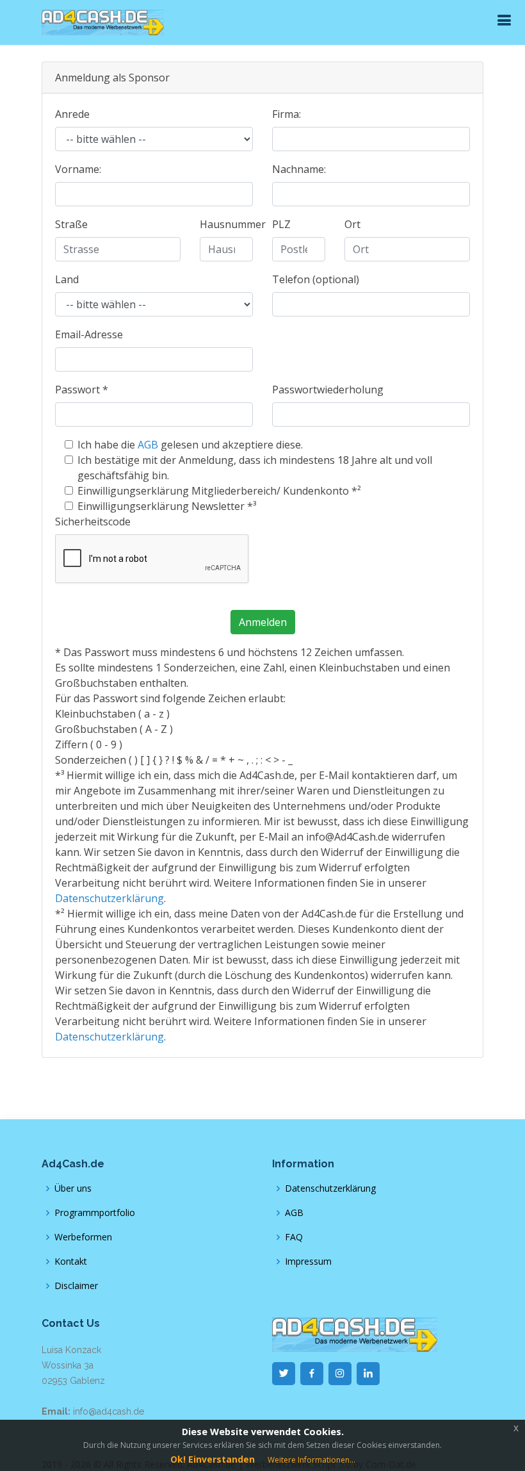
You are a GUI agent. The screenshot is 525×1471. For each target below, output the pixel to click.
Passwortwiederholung (328, 389)
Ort (352, 224)
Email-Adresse (89, 334)
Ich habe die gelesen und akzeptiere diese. (190, 445)
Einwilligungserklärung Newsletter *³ (166, 506)
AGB (148, 445)
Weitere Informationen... (311, 1459)
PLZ (281, 224)
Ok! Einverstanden (212, 1459)
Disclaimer (76, 1285)
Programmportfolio (94, 1212)
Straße (71, 224)
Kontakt (70, 1261)
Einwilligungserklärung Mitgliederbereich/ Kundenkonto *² (219, 491)
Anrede (72, 114)
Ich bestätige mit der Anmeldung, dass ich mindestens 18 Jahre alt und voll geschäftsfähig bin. (254, 467)
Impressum (308, 1261)
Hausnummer (233, 224)
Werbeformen (83, 1237)
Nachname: (299, 169)
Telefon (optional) (315, 279)
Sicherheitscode (93, 521)
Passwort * (81, 389)
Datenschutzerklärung (109, 898)
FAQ (294, 1237)
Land (67, 279)
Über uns (73, 1188)
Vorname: (78, 169)
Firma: (286, 114)
